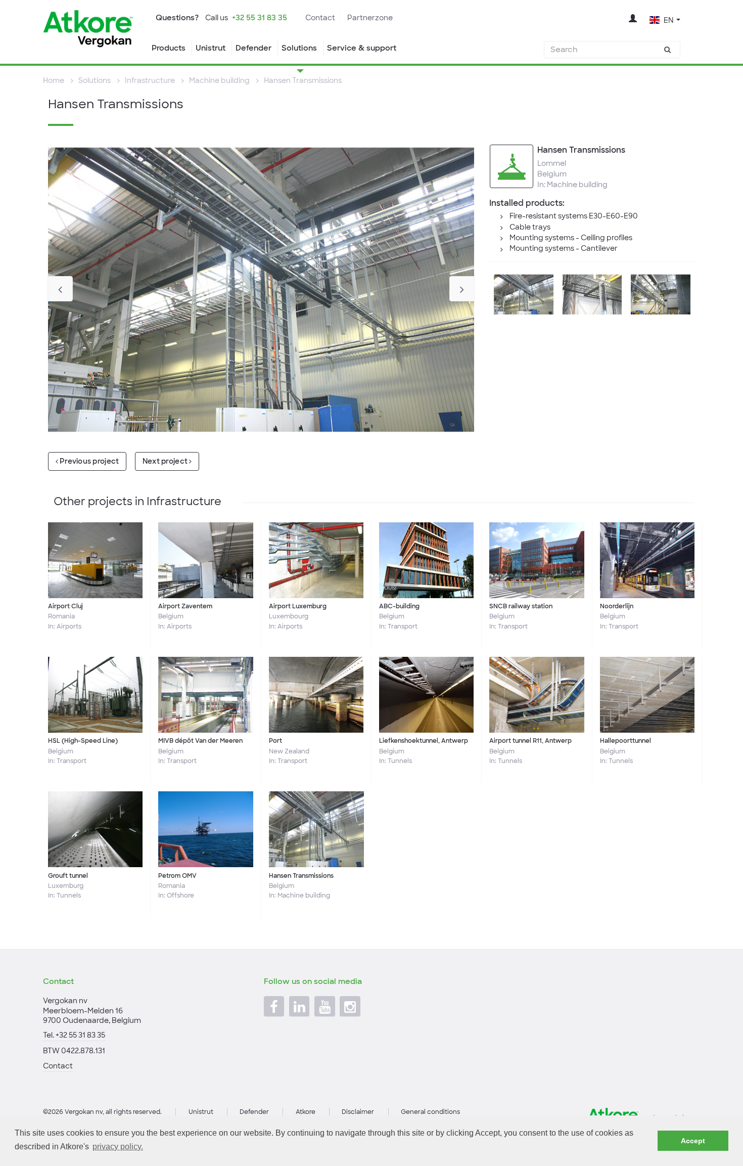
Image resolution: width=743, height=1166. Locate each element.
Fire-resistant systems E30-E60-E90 (573, 215)
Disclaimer (358, 1112)
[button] (664, 19)
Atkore (305, 1112)
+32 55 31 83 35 (259, 18)
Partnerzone (370, 17)
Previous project (88, 461)
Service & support (361, 48)
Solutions (299, 48)
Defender (253, 48)
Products (168, 48)
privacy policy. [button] (117, 1146)
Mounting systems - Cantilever (563, 248)
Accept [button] (693, 1141)
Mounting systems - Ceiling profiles (570, 237)
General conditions (430, 1112)
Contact (320, 17)
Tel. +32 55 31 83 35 (74, 1035)
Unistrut (210, 48)
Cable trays (529, 227)
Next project (166, 461)
